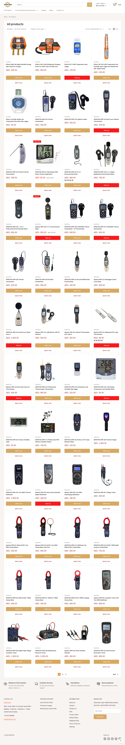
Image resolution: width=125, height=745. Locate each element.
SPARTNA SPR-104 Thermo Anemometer (44, 120)
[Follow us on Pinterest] (116, 738)
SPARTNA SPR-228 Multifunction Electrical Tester (45, 652)
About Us (72, 702)
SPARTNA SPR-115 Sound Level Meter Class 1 (18, 333)
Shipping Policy (74, 720)
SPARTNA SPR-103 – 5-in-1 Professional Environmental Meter (17, 228)
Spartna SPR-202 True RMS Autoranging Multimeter (73, 493)
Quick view (18, 83)
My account (100, 5)
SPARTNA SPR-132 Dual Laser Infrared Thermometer (106, 120)
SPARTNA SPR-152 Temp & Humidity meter (18, 441)
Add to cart (18, 77)
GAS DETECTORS (46, 702)
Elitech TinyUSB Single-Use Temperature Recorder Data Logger (17, 120)
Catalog (43, 10)
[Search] (89, 5)
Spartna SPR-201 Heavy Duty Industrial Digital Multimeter (47, 493)
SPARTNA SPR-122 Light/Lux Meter (75, 119)
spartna (38, 169)
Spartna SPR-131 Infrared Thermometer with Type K (76, 333)
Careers (72, 705)
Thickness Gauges (46, 705)
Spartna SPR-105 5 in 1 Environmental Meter (47, 228)
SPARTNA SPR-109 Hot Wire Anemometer (44, 280)
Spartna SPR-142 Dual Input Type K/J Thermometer (18, 388)
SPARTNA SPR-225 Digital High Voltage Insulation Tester (18, 652)
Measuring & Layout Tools (48, 708)
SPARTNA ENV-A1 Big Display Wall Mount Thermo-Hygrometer (46, 173)
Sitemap (72, 726)
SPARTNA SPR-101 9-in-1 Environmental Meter (72, 173)
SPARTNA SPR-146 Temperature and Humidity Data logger (76, 388)
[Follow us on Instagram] (112, 738)
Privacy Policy (74, 714)
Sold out (77, 77)
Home (5, 17)
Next (114, 674)
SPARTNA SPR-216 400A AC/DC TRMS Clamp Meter (18, 599)
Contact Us (60, 10)
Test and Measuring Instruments (25, 10)
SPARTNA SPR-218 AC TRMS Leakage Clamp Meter (76, 599)
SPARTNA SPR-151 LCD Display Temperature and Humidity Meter (104, 388)
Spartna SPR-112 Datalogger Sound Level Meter (105, 280)
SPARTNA (7, 702)
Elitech (8, 62)
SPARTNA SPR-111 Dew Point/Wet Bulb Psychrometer (77, 280)
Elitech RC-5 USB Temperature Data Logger (75, 65)
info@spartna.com (10, 719)
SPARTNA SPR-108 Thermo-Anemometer (15, 280)
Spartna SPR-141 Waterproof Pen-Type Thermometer (106, 333)
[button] (69, 180)
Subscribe (100, 717)
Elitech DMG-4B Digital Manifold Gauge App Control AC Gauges (18, 65)
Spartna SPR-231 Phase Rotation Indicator (74, 652)
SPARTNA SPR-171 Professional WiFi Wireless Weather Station (47, 441)
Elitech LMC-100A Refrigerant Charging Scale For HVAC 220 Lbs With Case (47, 65)
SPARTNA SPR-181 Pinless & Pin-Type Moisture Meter (76, 441)
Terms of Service (74, 723)
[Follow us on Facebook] (105, 738)
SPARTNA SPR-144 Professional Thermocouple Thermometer (45, 388)
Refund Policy (73, 717)
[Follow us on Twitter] (108, 738)
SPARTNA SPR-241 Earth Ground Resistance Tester (104, 652)
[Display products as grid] (114, 29)
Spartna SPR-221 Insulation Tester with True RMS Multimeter (106, 599)
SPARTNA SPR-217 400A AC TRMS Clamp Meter (46, 599)
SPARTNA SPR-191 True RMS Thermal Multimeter (18, 493)
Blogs (51, 10)
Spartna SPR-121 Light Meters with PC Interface (47, 333)
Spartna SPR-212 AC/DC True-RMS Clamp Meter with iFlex (46, 546)
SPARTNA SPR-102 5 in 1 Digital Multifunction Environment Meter (104, 173)
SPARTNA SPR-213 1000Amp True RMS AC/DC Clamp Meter (75, 546)
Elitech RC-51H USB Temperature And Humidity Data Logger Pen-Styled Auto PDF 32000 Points (106, 66)
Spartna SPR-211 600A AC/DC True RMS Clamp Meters (17, 546)
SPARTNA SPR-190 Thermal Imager (105, 440)
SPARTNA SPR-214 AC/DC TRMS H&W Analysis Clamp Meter (106, 546)
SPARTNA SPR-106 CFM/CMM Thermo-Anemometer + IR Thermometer (77, 228)
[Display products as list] (117, 29)
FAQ (70, 711)
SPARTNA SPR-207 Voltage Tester (105, 492)
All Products (8, 10)
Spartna (38, 116)
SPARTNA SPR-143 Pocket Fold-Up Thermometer (17, 173)
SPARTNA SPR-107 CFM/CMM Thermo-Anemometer (106, 228)
